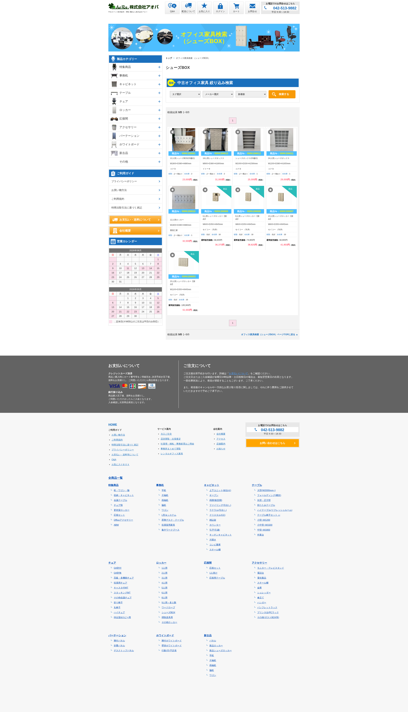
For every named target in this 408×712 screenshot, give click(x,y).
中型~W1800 (263, 530)
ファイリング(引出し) (220, 505)
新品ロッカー (216, 645)
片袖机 (165, 495)
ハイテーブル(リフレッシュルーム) (274, 510)
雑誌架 (212, 520)
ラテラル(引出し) (218, 510)
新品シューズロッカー (220, 650)
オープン (213, 495)
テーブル (125, 92)
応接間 (123, 118)
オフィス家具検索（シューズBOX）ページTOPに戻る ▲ (269, 334)
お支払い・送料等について (125, 454)
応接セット (119, 515)
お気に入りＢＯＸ (120, 464)
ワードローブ (168, 607)
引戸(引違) (214, 530)
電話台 (260, 573)
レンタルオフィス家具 (172, 453)
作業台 (260, 534)
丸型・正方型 (264, 500)
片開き (212, 539)
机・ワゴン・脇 (121, 490)
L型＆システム (169, 515)
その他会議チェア (123, 597)
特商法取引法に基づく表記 (126, 207)
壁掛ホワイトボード (172, 645)
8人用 (164, 597)
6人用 (164, 592)
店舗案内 (220, 443)
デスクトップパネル (124, 650)
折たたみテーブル (266, 505)
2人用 (164, 573)
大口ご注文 (166, 434)
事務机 (123, 75)
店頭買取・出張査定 (171, 439)
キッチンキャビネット (220, 534)
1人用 (164, 568)
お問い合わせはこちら (272, 443)
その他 (123, 161)
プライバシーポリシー (124, 181)
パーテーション (129, 135)
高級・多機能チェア (124, 578)
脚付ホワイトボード (172, 640)
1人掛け (213, 573)
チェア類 (118, 505)
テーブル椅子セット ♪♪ (268, 515)
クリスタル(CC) (217, 515)
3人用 (164, 578)
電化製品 (261, 578)
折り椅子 (118, 602)
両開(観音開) (215, 500)
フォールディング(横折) (269, 495)
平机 (164, 490)
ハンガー (261, 602)
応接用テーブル (217, 578)
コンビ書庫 (215, 544)
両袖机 (165, 500)
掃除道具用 (167, 617)
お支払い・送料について (135, 219)
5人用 (164, 587)
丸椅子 (117, 607)
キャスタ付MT (121, 587)
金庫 (259, 587)
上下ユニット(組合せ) (220, 490)
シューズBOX (168, 612)
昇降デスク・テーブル (173, 520)
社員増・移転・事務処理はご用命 (177, 443)
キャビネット (128, 84)
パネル (212, 640)
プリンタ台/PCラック (268, 612)
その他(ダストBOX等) (268, 617)
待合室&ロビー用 (122, 617)
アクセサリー (128, 127)
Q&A (114, 459)
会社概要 (125, 230)
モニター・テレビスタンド (270, 568)
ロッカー (125, 110)
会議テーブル (120, 500)
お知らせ (220, 448)
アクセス (220, 439)
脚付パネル (119, 640)
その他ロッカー (169, 622)
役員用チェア (120, 582)
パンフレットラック (267, 607)
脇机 (164, 505)
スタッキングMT (122, 592)
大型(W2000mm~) (266, 490)
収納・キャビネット (124, 495)
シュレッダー (264, 592)
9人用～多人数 (169, 602)
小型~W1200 (263, 520)
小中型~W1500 (264, 525)
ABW (116, 525)
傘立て (260, 597)
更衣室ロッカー (121, 510)
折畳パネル (119, 645)
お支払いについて (238, 373)
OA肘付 (117, 568)
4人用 (164, 582)
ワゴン (165, 510)
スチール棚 (215, 549)
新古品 (123, 153)
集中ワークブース (170, 530)
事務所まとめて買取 (171, 448)
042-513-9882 (284, 8)
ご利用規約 (117, 198)
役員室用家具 (168, 525)
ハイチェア (119, 612)
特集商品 (125, 67)
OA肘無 (117, 573)
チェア (123, 101)
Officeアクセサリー (123, 520)
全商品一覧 (115, 477)
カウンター (215, 525)
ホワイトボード (129, 144)
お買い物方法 (119, 190)
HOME (112, 424)
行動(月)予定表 (169, 650)
